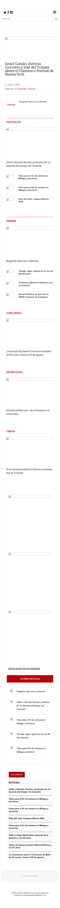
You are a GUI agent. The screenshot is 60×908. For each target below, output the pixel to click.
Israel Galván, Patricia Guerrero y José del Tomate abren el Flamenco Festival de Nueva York (29, 69)
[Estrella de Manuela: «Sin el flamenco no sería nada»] (30, 392)
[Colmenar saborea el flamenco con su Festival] (10, 285)
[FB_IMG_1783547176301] (30, 612)
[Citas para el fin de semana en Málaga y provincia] (10, 179)
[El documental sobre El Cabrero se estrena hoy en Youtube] (30, 451)
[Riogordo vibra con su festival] (30, 241)
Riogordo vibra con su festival (32, 102)
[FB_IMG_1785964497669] (30, 554)
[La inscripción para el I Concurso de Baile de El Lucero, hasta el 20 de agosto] (30, 333)
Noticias (31, 89)
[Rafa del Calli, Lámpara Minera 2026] (10, 202)
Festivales (22, 89)
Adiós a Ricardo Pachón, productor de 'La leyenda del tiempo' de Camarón (33, 705)
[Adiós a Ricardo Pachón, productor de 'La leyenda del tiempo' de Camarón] (30, 142)
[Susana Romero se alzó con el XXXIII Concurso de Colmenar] (10, 297)
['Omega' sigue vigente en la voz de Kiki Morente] (10, 274)
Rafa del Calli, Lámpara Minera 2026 (26, 818)
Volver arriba (31, 876)
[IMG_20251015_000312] (30, 497)
